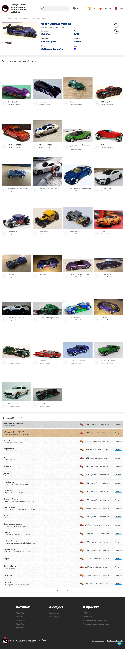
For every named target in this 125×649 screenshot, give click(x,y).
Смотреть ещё (62, 591)
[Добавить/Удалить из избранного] (116, 24)
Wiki (85, 613)
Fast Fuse (42, 361)
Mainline (20, 613)
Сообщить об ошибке (115, 641)
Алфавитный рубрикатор (95, 620)
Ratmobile (73, 102)
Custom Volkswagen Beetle (49, 318)
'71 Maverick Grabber (77, 361)
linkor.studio (29, 642)
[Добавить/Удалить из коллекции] (116, 30)
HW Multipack (49, 41)
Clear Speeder (13, 102)
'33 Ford (103, 145)
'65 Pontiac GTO (106, 275)
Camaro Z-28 (105, 232)
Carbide (11, 275)
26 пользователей (57, 27)
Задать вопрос (98, 641)
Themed (19, 617)
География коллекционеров (96, 624)
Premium (20, 624)
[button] (3, 42)
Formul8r (42, 404)
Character (20, 620)
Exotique (104, 318)
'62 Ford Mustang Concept (79, 275)
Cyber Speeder (75, 318)
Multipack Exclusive (52, 49)
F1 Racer (11, 361)
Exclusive (20, 628)
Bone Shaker (12, 232)
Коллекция (54, 617)
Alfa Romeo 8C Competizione (19, 189)
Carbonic (42, 275)
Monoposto (43, 102)
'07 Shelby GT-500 (107, 102)
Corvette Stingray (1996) (16, 318)
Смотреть (118, 424)
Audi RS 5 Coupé (106, 189)
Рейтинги (87, 617)
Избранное (54, 613)
